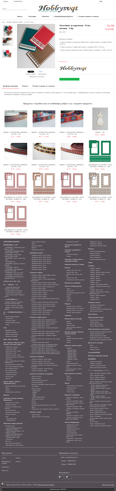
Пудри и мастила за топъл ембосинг (41, 416)
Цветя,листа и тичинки (95, 342)
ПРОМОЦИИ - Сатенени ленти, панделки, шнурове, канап (13, 255)
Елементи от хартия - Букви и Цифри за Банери (43, 275)
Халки (34, 395)
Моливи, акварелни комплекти (97, 259)
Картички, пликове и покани (13, 322)
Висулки (6, 395)
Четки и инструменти (95, 257)
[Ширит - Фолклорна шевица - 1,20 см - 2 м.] (16, 151)
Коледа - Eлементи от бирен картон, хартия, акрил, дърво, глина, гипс (100, 382)
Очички (34, 401)
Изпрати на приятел (31, 74)
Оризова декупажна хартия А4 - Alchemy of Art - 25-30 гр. (14, 428)
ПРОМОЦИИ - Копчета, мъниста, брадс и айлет (15, 259)
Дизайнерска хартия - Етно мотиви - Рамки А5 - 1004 (100, 165)
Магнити (35, 392)
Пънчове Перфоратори (72, 422)
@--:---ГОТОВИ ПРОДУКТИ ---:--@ (14, 313)
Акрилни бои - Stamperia (12, 347)
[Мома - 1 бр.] (100, 119)
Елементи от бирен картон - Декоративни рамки (44, 319)
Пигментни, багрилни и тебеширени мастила (101, 309)
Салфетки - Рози (94, 282)
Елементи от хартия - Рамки (39, 288)
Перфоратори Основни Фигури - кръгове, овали (74, 435)
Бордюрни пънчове (71, 430)
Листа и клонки (94, 347)
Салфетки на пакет (94, 299)
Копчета (69, 380)
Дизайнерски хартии (11, 330)
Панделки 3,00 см (72, 354)
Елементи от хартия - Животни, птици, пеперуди (44, 282)
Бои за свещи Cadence (11, 370)
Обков (34, 394)
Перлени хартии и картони (96, 320)
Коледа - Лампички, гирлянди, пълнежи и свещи (100, 402)
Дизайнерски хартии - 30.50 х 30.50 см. (41, 259)
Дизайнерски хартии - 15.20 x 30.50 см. (41, 263)
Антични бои (9, 359)
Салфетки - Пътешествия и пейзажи (99, 284)
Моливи (69, 340)
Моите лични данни (108, 484)
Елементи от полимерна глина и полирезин (13, 407)
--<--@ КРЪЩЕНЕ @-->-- (12, 299)
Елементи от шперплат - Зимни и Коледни (42, 368)
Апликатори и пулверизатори (97, 305)
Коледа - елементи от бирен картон (99, 385)
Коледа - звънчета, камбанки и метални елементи (100, 398)
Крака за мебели (71, 325)
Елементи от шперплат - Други (39, 370)
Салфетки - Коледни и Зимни (97, 274)
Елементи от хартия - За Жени (39, 292)
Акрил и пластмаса (36, 376)
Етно (5, 327)
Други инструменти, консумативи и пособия (101, 339)
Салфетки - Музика (95, 278)
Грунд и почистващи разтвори (97, 251)
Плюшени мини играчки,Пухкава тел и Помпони (44, 405)
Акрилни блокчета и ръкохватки (75, 385)
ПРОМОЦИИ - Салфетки (12, 267)
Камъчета (69, 378)
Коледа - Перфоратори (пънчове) (98, 412)
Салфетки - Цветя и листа (96, 290)
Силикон (69, 298)
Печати (67, 383)
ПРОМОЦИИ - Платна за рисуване (14, 272)
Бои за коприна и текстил (12, 368)
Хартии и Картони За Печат (97, 326)
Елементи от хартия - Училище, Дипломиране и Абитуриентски (43, 279)
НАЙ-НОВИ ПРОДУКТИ (11, 241)
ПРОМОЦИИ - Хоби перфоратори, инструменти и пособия (14, 270)
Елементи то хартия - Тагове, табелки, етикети (43, 304)
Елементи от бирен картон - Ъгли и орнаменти (43, 323)
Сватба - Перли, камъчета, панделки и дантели (15, 295)
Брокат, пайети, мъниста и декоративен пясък (12, 382)
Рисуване (91, 249)
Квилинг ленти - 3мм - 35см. (74, 270)
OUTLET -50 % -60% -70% (12, 281)
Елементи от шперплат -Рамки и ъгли (41, 361)
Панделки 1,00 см (72, 351)
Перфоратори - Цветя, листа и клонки (74, 441)
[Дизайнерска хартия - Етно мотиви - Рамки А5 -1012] (16, 216)
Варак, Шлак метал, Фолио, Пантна (14, 445)
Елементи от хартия (36, 272)
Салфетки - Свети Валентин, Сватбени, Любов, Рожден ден (99, 292)
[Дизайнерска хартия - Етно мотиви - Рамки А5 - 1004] (100, 151)
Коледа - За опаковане (95, 416)
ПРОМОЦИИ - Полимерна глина (14, 274)
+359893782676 (17, 1)
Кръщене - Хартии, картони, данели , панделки (14, 308)
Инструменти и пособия (38, 249)
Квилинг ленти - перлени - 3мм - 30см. (74, 275)
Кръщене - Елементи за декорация (14, 305)
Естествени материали (37, 382)
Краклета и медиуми (37, 245)
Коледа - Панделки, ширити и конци (99, 408)
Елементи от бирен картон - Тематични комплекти (44, 350)
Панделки (69, 348)
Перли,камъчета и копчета (73, 373)
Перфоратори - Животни (96, 243)
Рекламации (5, 467)
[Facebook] (105, 2)
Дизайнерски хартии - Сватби (39, 267)
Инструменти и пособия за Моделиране (100, 337)
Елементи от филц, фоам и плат (39, 380)
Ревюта (25, 86)
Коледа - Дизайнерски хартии (97, 379)
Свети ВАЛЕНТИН (94, 352)
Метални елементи (36, 388)
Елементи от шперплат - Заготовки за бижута (43, 363)
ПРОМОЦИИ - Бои (10, 261)
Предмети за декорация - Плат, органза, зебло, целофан (74, 418)
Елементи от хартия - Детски (39, 277)
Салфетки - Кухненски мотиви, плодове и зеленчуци (100, 287)
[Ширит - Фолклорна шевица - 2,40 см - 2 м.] (16, 119)
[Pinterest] (113, 2)
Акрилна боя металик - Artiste (13, 355)
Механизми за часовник (38, 399)
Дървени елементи (36, 378)
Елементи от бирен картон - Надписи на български (44, 321)
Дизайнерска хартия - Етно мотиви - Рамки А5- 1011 (72, 198)
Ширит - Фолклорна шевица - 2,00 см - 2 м (72, 133)
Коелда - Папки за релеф (96, 410)
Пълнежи (34, 403)
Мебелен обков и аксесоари (73, 318)
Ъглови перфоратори (72, 432)
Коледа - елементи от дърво (98, 396)
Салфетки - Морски (95, 276)
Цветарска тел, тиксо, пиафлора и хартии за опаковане (45, 409)
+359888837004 (71, 464)
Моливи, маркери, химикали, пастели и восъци (74, 332)
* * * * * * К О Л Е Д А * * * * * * (98, 370)
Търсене (18, 458)
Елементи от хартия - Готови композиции (42, 310)
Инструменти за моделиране (13, 412)
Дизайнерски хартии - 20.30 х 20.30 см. (41, 257)
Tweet (41, 71)
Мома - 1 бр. (100, 132)
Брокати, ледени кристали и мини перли (15, 386)
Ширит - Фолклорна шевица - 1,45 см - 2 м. (44, 133)
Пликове (69, 256)
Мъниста (8, 390)
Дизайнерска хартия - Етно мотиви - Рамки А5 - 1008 (100, 198)
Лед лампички (35, 386)
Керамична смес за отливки (12, 402)
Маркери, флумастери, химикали (75, 338)
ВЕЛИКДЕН (92, 359)
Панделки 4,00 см (72, 356)
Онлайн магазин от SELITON (58, 489)
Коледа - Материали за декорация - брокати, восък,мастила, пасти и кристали (100, 405)
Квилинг (67, 267)
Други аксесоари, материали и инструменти (74, 328)
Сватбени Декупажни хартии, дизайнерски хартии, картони (12, 288)
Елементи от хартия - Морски (39, 296)
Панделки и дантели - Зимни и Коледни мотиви (74, 369)
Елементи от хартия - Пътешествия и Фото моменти (45, 302)
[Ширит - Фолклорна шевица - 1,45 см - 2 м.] (44, 119)
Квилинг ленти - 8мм (72, 277)
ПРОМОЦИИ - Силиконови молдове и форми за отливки (15, 248)
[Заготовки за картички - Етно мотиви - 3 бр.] (36, 68)
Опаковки (68, 315)
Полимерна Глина (10, 420)
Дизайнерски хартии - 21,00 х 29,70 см (41, 261)
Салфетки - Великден (95, 268)
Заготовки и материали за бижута (73, 245)
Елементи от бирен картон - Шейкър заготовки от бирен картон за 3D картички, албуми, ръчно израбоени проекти (45, 352)
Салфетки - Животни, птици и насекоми (100, 272)
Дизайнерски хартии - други (39, 265)
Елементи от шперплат (37, 356)
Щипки (33, 407)
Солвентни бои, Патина (11, 372)
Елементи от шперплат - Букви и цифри (41, 359)
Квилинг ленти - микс (72, 272)
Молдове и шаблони (11, 414)
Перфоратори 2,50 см (72, 427)
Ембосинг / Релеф (35, 412)
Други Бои (8, 378)
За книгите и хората (10, 320)
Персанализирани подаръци (12, 316)
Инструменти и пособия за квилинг (75, 279)
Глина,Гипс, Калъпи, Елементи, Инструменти (13, 399)
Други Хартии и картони (96, 324)
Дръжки (69, 321)
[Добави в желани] (113, 62)
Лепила (33, 243)
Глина (7, 416)
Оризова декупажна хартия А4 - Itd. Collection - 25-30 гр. (14, 431)
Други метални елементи (39, 397)
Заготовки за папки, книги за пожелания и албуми (74, 260)
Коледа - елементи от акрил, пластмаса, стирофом (100, 389)
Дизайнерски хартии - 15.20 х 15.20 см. (41, 255)
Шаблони (34, 247)
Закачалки (69, 323)
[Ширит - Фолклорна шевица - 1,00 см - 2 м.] (72, 151)
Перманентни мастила (95, 307)
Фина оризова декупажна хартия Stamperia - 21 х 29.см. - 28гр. (14, 434)
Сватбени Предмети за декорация (14, 290)
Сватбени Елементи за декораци (13, 292)
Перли (68, 376)
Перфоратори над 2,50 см (73, 429)
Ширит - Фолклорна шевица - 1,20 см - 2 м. (15, 165)
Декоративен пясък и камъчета (13, 392)
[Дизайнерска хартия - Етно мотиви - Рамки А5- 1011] (72, 184)
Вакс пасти (8, 441)
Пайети (7, 388)
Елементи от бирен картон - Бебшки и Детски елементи (45, 331)
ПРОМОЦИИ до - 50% (11, 245)
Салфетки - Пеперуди (95, 280)
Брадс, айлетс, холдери (11, 339)
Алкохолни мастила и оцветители (14, 364)
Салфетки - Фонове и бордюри (97, 295)
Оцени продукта (42, 74)
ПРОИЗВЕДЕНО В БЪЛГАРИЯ (69, 79)
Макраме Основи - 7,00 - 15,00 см (75, 308)
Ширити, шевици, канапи (12, 334)
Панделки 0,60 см (72, 350)
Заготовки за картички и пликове (14, 22)
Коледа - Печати (94, 421)
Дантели (69, 361)
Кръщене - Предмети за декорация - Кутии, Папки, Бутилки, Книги (14, 302)
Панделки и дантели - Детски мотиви (73, 366)
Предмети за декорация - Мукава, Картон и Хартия (75, 403)
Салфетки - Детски (94, 270)
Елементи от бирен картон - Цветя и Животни (43, 333)
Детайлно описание (10, 86)
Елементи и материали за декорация (41, 373)
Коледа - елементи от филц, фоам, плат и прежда (100, 393)
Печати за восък (71, 391)
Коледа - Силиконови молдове (97, 423)
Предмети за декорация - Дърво (75, 401)
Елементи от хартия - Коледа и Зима (41, 314)
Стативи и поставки (95, 255)
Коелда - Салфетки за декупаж (97, 377)
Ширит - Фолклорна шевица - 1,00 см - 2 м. (72, 165)
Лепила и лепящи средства (73, 286)
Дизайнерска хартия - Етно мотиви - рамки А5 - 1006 (16, 198)
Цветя (91, 345)
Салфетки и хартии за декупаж (97, 365)
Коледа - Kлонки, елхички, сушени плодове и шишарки (100, 419)
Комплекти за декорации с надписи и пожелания (44, 384)
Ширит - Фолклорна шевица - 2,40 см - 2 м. (15, 133)
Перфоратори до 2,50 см (73, 425)
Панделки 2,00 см (72, 353)
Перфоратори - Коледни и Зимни (98, 245)
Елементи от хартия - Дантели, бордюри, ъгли (43, 286)
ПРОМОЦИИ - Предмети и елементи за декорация (15, 264)
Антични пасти (9, 439)
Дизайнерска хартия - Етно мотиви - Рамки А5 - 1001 (44, 198)
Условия (18, 461)
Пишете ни (5, 470)
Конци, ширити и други (72, 363)
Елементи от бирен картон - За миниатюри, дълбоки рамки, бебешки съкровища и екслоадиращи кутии (44, 345)
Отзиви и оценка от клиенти (89, 16)
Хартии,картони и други (95, 317)
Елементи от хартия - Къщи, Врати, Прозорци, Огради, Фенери (45, 299)
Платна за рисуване (95, 253)
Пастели (69, 342)
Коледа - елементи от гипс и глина (99, 391)
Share (31, 71)
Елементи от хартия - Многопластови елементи (43, 306)
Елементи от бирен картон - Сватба (40, 325)
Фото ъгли (69, 300)
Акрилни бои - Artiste (11, 353)
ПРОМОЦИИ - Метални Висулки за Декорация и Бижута (14, 277)
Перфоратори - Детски (95, 241)
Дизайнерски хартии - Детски (39, 269)
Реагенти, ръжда (10, 376)
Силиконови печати (71, 387)
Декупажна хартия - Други (13, 437)
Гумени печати (70, 389)
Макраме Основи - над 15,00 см (75, 310)
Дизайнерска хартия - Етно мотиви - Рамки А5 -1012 (16, 230)
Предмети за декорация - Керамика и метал (75, 409)
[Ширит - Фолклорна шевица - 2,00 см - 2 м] (72, 119)
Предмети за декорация (11, 336)
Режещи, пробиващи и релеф (97, 333)
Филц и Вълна (92, 314)
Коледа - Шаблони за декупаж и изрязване (100, 425)
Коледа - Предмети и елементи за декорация (101, 414)
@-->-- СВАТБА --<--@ (11, 284)
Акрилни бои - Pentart (11, 349)
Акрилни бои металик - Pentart (13, 351)
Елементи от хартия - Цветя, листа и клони (42, 290)
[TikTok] (110, 2)
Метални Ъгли (36, 390)
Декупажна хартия (10, 426)
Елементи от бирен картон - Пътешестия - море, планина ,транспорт (45, 339)
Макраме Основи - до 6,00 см (74, 306)
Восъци (68, 336)
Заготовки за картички (29, 22)
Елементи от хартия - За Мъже (39, 294)
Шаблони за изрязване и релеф (98, 355)
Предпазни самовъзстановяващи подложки (100, 331)
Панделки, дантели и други (73, 345)
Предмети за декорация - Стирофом (72, 412)
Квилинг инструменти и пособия (98, 335)
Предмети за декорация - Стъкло (75, 415)
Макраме (68, 304)
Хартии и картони (94, 322)
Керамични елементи (11, 404)
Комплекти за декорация (72, 283)
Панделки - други (72, 357)
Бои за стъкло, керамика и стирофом (15, 366)
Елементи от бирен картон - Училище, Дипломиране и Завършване (45, 328)
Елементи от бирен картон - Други (40, 342)
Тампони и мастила (94, 302)
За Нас (4, 458)
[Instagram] (108, 2)
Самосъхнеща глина (11, 418)
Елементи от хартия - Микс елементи (41, 312)
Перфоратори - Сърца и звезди (74, 438)
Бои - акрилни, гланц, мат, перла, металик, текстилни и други (14, 343)
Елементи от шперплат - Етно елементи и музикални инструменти (44, 366)
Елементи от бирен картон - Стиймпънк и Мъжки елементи (43, 336)
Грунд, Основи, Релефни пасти (13, 443)
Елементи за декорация (11, 332)
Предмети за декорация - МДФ (74, 406)
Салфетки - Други (94, 297)
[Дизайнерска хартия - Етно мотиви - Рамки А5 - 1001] (44, 184)
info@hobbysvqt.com (72, 457)
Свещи (90, 262)
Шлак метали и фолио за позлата (98, 367)
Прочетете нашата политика (46, 484)
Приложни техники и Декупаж (13, 423)
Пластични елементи (11, 410)
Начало (19, 16)
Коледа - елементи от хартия (98, 386)
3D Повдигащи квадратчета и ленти (75, 292)
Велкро (68, 296)
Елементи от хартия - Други (39, 308)
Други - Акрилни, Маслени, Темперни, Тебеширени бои (15, 361)
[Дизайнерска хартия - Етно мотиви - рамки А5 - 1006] (16, 184)
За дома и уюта (9, 318)
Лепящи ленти (70, 290)
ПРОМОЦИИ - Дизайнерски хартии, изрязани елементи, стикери (14, 251)
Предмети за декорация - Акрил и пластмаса (75, 398)
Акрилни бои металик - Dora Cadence (15, 357)
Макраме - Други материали (74, 312)
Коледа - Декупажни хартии (97, 375)
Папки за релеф (35, 414)
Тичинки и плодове (95, 349)
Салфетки (91, 265)
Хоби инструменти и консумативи (99, 329)
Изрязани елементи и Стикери (74, 264)
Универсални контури (11, 374)
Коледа (7, 324)
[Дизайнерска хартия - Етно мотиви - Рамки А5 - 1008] (100, 184)
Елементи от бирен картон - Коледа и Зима (42, 348)
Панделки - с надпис (73, 359)
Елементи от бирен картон (38, 317)
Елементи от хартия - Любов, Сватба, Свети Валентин (45, 284)
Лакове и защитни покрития (39, 241)
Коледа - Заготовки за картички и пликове (100, 373)
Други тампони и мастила (96, 311)
